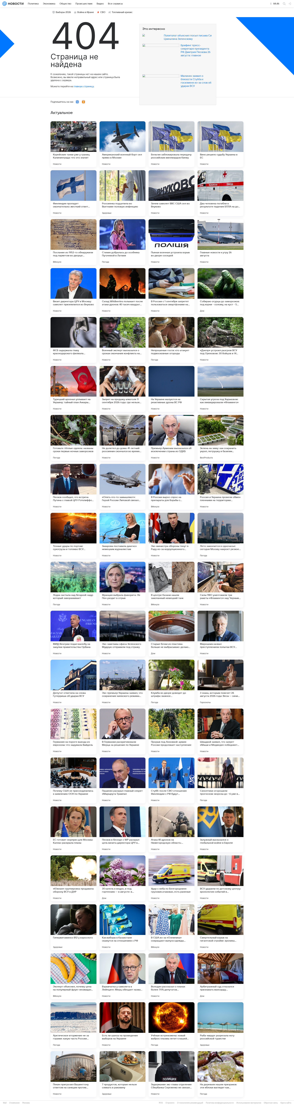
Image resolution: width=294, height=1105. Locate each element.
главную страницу (84, 86)
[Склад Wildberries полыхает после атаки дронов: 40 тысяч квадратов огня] (122, 291)
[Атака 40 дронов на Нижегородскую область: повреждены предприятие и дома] (171, 829)
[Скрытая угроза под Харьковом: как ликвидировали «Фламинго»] (220, 389)
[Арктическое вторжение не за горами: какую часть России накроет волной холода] (73, 1025)
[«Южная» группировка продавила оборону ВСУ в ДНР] (73, 878)
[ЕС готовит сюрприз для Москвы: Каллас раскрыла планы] (73, 829)
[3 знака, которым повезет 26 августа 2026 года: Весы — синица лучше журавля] (220, 683)
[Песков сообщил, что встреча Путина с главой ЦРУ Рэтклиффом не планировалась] (73, 487)
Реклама (26, 1103)
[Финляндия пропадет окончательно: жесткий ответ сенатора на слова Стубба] (73, 193)
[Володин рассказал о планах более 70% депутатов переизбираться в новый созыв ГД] (171, 976)
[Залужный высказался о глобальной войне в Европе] (220, 829)
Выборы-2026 (63, 12)
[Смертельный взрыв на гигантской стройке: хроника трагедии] (220, 927)
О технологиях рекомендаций (190, 1103)
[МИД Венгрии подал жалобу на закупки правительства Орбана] (73, 634)
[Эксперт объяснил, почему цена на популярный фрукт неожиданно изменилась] (73, 976)
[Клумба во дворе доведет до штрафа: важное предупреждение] (171, 683)
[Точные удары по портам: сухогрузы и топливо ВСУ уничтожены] (73, 536)
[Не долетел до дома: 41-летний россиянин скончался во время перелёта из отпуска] (122, 438)
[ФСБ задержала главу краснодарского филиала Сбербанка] (73, 340)
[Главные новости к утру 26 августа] (220, 242)
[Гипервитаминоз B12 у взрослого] (73, 927)
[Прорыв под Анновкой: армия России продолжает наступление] (171, 731)
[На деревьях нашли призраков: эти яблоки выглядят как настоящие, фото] (220, 1074)
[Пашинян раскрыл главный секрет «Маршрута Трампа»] (122, 780)
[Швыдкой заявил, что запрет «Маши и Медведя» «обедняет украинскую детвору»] (220, 731)
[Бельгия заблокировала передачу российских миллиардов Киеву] (171, 144)
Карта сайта (286, 1103)
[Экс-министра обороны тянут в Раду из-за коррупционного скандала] (171, 536)
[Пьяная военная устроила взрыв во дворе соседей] (171, 242)
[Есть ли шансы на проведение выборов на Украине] (122, 1025)
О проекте (170, 1103)
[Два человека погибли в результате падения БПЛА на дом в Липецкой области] (220, 193)
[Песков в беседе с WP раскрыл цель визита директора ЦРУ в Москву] (122, 829)
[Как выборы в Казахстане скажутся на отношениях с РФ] (122, 927)
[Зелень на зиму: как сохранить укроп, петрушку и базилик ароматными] (220, 438)
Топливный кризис (122, 12)
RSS (161, 1103)
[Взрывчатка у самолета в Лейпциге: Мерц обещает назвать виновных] (122, 976)
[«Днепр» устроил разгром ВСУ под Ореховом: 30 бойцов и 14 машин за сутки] (220, 340)
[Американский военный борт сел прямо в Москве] (122, 144)
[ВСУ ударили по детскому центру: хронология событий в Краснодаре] (220, 878)
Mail (5, 1103)
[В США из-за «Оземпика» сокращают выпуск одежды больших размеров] (171, 927)
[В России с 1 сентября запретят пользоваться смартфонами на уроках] (171, 291)
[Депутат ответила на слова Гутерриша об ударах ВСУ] (73, 683)
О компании (14, 1103)
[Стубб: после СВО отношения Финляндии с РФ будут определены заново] (171, 780)
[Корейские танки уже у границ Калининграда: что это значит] (73, 144)
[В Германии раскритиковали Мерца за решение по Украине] (122, 731)
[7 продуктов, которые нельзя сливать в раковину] (122, 1074)
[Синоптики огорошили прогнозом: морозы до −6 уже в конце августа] (220, 780)
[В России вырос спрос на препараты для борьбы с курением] (171, 487)
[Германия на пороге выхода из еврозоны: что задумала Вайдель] (73, 731)
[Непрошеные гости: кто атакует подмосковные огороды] (171, 340)
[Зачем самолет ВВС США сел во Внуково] (171, 193)
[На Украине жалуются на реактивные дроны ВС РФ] (171, 389)
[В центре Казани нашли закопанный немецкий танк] (171, 585)
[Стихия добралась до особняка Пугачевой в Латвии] (122, 242)
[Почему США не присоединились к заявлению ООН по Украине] (73, 780)
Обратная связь (271, 1103)
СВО (102, 12)
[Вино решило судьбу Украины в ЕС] (220, 144)
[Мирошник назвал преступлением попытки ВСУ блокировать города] (220, 634)
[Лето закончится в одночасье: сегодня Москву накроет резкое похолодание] (220, 536)
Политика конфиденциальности (220, 1103)
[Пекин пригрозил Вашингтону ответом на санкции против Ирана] (73, 1074)
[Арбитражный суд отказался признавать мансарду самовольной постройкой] (220, 976)
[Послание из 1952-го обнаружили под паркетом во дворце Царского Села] (73, 242)
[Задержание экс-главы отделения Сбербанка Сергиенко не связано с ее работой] (171, 1074)
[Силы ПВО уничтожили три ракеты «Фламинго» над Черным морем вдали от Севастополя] (220, 585)
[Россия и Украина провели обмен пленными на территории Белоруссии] (220, 487)
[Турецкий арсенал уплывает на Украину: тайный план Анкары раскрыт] (73, 389)
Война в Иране (85, 12)
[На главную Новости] (15, 3)
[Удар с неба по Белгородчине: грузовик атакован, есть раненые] (171, 878)
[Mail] (4, 3)
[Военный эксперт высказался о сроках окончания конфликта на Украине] (122, 340)
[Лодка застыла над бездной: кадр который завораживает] (73, 585)
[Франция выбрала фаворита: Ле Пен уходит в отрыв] (122, 585)
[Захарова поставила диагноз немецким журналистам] (122, 536)
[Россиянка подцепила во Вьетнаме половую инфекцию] (122, 193)
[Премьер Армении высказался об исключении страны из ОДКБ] (171, 438)
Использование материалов (248, 1103)
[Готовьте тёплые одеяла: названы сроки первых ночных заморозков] (73, 438)
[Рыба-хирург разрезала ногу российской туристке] (220, 1025)
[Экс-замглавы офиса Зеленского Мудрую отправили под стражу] (122, 634)
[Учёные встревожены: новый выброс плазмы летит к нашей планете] (171, 1025)
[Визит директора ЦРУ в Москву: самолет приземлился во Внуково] (73, 291)
